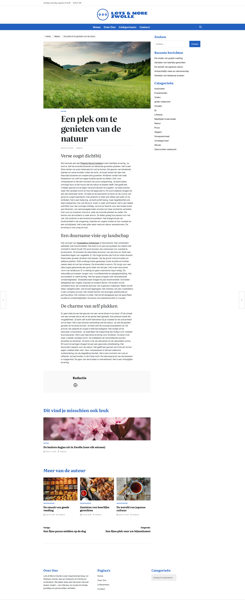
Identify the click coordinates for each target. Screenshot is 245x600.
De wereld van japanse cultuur (131, 508)
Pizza (157, 127)
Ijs (155, 110)
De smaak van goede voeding (56, 508)
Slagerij (158, 132)
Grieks (157, 97)
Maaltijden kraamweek (165, 119)
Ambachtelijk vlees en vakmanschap (171, 71)
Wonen (157, 145)
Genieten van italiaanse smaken (169, 75)
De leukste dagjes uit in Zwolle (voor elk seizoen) (74, 447)
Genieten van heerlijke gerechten (94, 508)
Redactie (79, 148)
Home (97, 27)
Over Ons (110, 27)
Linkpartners (127, 27)
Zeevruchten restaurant (165, 149)
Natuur (63, 111)
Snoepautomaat (161, 136)
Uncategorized (48, 503)
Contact (145, 27)
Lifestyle (158, 114)
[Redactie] (56, 382)
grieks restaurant (162, 101)
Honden (158, 106)
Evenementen (160, 93)
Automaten (159, 88)
